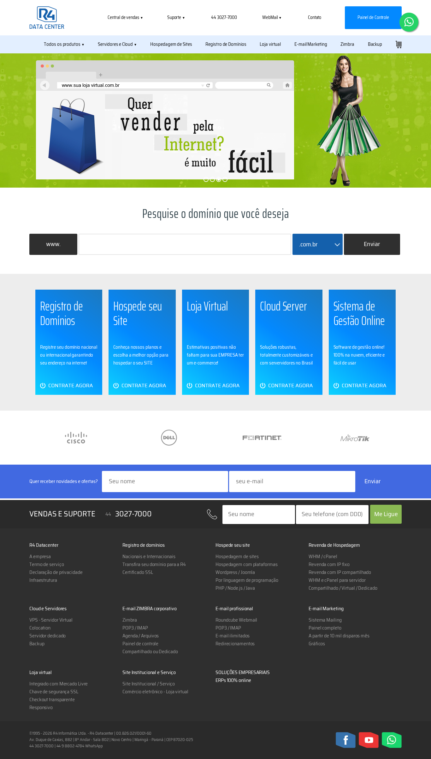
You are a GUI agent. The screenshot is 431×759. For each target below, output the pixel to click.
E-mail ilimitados (233, 635)
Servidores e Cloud (115, 44)
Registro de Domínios (225, 44)
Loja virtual (270, 44)
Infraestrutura (43, 580)
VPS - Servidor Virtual (51, 620)
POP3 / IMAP (228, 627)
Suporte (174, 17)
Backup (375, 44)
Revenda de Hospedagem (334, 545)
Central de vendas (124, 17)
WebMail (270, 17)
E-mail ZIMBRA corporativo (149, 608)
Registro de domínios (143, 545)
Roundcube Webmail (236, 620)
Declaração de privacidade (56, 572)
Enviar (372, 244)
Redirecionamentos (235, 643)
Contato (314, 17)
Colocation (39, 627)
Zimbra (347, 44)
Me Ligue (386, 514)
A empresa (40, 556)
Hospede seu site (233, 545)
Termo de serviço (46, 564)
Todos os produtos (62, 44)
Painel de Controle (373, 17)
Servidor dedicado (47, 635)
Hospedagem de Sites (171, 44)
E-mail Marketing (310, 44)
